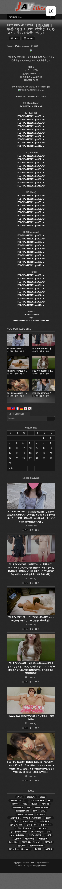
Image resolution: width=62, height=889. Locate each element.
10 (10, 448)
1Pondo (19, 797)
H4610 (24, 804)
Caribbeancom (15, 800)
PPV (47, 320)
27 (30, 458)
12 (23, 448)
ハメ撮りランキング (23, 828)
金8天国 (38, 849)
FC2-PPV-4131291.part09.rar (31, 143)
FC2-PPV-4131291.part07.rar (31, 136)
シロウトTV (31, 825)
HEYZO (34, 804)
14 (37, 448)
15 (44, 448)
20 (30, 453)
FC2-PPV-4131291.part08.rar (31, 139)
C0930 (42, 797)
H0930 (14, 804)
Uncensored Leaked (25, 814)
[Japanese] (26, 408)
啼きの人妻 (29, 839)
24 (10, 458)
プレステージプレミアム (40, 832)
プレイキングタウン (19, 832)
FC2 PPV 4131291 (38, 320)
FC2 (24, 314)
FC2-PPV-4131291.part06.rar (31, 133)
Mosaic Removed (41, 807)
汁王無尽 (48, 842)
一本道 (48, 835)
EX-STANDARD (19, 320)
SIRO (43, 811)
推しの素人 (13, 842)
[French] (17, 408)
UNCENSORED (33, 314)
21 (37, 453)
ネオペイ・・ (46, 825)
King (28, 807)
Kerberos (45, 804)
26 (23, 458)
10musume (31, 797)
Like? (16, 38)
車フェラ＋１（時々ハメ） (19, 849)
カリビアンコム (16, 825)
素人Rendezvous (36, 846)
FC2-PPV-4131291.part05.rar (31, 129)
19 (23, 453)
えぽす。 (48, 818)
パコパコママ (41, 828)
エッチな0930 (28, 821)
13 (30, 448)
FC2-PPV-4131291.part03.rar (31, 123)
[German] (21, 408)
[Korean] (30, 408)
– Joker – (41, 814)
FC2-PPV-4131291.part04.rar (31, 126)
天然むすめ (43, 839)
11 (17, 448)
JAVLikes (30, 863)
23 (51, 453)
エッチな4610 (43, 821)
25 (17, 458)
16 (51, 448)
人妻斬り (17, 839)
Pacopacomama (22, 811)
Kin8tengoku (18, 807)
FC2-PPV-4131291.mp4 (31, 106)
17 (10, 453)
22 (44, 453)
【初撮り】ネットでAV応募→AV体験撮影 (25, 818)
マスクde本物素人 (17, 835)
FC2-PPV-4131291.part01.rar (31, 116)
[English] (13, 408)
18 (17, 453)
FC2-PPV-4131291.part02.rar (31, 119)
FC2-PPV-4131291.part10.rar (31, 146)
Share (30, 38)
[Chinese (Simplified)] (9, 408)
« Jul (11, 468)
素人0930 (21, 846)
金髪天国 (48, 849)
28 (37, 458)
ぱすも (15, 821)
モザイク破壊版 (35, 835)
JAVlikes (18, 46)
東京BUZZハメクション (31, 842)
